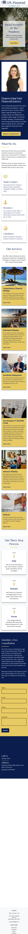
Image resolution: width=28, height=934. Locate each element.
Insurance (14, 933)
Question (4, 717)
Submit (5, 730)
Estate (14, 931)
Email (3, 697)
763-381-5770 (15, 913)
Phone (3, 707)
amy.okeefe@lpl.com (14, 921)
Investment (14, 929)
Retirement (14, 927)
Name (3, 688)
